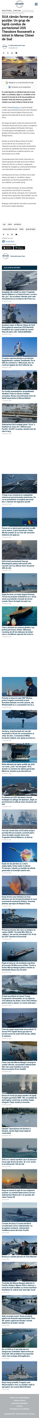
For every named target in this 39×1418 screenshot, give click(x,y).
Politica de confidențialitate (19, 1398)
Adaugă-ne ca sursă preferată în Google (21, 82)
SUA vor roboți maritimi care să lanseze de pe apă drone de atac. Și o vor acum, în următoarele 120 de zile (19, 1161)
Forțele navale (17, 10)
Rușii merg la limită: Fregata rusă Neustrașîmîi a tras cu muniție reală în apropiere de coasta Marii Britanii (18, 1384)
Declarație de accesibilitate (19, 1409)
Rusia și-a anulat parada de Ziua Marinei (19, 1257)
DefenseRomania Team (17, 45)
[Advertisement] (19, 454)
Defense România (6, 10)
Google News (9, 241)
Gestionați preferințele (19, 1403)
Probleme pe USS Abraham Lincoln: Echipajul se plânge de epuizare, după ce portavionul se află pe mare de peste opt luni (19, 800)
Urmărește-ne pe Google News (21, 87)
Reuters (17, 107)
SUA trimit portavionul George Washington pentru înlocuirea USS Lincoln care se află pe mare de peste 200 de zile (18, 564)
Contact (19, 1406)
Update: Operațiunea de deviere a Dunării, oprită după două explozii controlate (16, 1131)
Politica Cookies (19, 1400)
